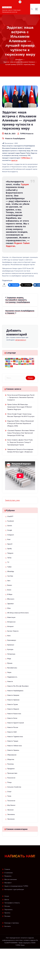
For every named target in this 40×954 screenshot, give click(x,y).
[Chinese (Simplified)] (22, 359)
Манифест (8, 882)
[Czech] (27, 359)
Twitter (9, 567)
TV (8, 562)
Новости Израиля (13, 709)
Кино (9, 635)
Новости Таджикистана (15, 736)
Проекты (7, 913)
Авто (8, 580)
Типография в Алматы (12, 903)
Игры (9, 608)
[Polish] (17, 364)
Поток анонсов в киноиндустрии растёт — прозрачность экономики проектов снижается (21, 397)
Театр (9, 796)
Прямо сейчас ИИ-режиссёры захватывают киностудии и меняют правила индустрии (19, 407)
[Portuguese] (19, 364)
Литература (11, 654)
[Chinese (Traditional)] (25, 359)
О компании (8, 872)
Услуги (6, 896)
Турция (25, 184)
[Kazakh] (25, 361)
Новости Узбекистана (14, 745)
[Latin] (30, 361)
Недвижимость (12, 677)
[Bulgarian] (19, 359)
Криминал (10, 645)
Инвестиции (11, 617)
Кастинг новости (13, 631)
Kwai (8, 539)
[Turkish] (33, 364)
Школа (6, 899)
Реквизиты (7, 876)
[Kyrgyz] (27, 361)
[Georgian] (11, 361)
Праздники (11, 768)
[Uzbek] (9, 366)
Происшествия (12, 773)
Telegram (10, 553)
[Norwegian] (14, 364)
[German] (14, 361)
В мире (9, 594)
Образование (12, 755)
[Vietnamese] (11, 366)
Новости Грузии (12, 704)
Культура (10, 649)
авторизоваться (20, 340)
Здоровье (10, 603)
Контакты (7, 926)
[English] (33, 359)
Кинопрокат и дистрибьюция (14, 889)
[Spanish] (25, 364)
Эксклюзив (10, 819)
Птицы (9, 782)
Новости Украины (13, 750)
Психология (11, 778)
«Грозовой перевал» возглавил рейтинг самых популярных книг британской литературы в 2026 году (21, 433)
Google (9, 530)
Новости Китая (12, 718)
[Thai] (30, 364)
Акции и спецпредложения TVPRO (16, 886)
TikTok (9, 558)
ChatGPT (10, 516)
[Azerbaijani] (14, 359)
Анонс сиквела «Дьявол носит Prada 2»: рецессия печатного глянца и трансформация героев (20, 442)
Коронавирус (11, 640)
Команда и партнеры (11, 923)
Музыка (9, 663)
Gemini (9, 525)
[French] (9, 361)
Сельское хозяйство (14, 787)
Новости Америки (13, 695)
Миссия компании (10, 879)
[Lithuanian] (6, 364)
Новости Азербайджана (15, 138)
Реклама (7, 916)
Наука (9, 672)
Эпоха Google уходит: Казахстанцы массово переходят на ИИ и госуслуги (20, 415)
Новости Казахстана (14, 713)
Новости (10, 681)
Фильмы (7, 906)
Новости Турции (12, 741)
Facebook (10, 521)
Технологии (11, 800)
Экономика (11, 814)
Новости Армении (13, 700)
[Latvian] (33, 361)
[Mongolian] (9, 364)
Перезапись (8, 909)
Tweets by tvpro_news (12, 500)
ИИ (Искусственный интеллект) (18, 613)
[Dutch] (30, 359)
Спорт (9, 791)
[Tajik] (27, 364)
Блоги (9, 590)
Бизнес (9, 585)
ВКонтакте (10, 599)
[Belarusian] (17, 359)
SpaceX (9, 544)
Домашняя (19, 59)
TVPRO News (25, 158)
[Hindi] (19, 361)
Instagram (10, 535)
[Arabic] (9, 359)
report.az (14, 160)
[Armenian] (11, 359)
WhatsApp (10, 571)
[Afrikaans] (6, 359)
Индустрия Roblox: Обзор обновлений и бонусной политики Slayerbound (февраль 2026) (20, 423)
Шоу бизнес (11, 805)
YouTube (10, 576)
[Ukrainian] (6, 366)
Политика (10, 764)
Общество (10, 759)
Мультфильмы (12, 668)
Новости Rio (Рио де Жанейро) (18, 686)
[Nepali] (11, 364)
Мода (9, 658)
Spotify (9, 548)
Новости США (12, 732)
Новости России (12, 727)
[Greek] (17, 361)
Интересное (11, 622)
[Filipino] (6, 361)
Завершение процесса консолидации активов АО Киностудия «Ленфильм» (20, 451)
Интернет (10, 626)
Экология (10, 810)
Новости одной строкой (15, 723)
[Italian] (22, 361)
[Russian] (22, 364)
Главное (7, 869)
